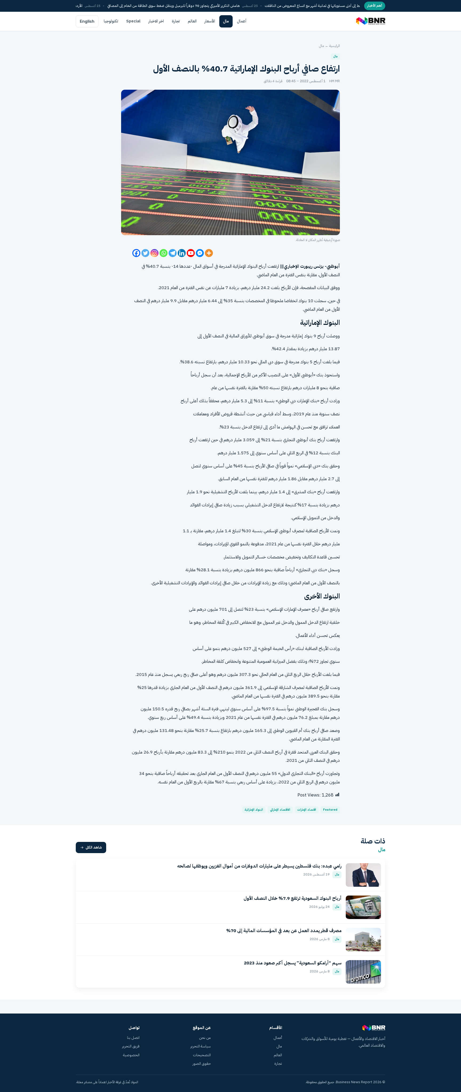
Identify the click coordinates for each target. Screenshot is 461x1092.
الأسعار (210, 21)
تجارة (176, 21)
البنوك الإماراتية (254, 809)
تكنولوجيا (111, 21)
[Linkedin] (182, 253)
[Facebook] (136, 253)
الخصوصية (131, 1055)
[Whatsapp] (164, 253)
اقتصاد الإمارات (306, 809)
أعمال (242, 21)
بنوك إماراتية (302, 336)
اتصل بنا (133, 1037)
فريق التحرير (131, 1046)
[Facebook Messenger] (200, 253)
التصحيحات (202, 1055)
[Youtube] (191, 253)
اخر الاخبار (156, 21)
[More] (209, 253)
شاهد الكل (94, 847)
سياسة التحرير (200, 1046)
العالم (192, 21)
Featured (330, 809)
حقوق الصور (202, 1063)
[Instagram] (154, 253)
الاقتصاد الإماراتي (280, 809)
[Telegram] (173, 253)
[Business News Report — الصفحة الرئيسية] (370, 21)
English (87, 21)
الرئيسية (334, 45)
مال (226, 21)
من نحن (205, 1037)
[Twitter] (145, 253)
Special (133, 21)
